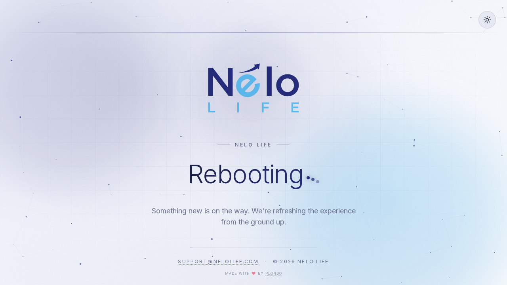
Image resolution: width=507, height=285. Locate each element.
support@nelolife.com (218, 261)
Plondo (273, 273)
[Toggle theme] (487, 19)
